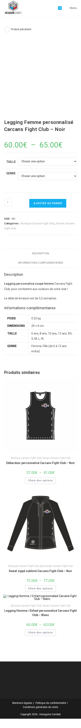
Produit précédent (21, 29)
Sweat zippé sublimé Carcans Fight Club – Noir (40, 571)
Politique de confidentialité (51, 703)
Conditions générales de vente (40, 707)
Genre (11, 173)
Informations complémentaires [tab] (40, 262)
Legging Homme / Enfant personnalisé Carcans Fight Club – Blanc (40, 613)
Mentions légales (22, 703)
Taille (11, 161)
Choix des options (40, 480)
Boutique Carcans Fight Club (37, 223)
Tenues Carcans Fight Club (56, 458)
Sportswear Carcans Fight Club (56, 566)
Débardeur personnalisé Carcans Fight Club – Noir (40, 463)
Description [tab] (40, 253)
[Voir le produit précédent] (7, 29)
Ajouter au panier (47, 203)
